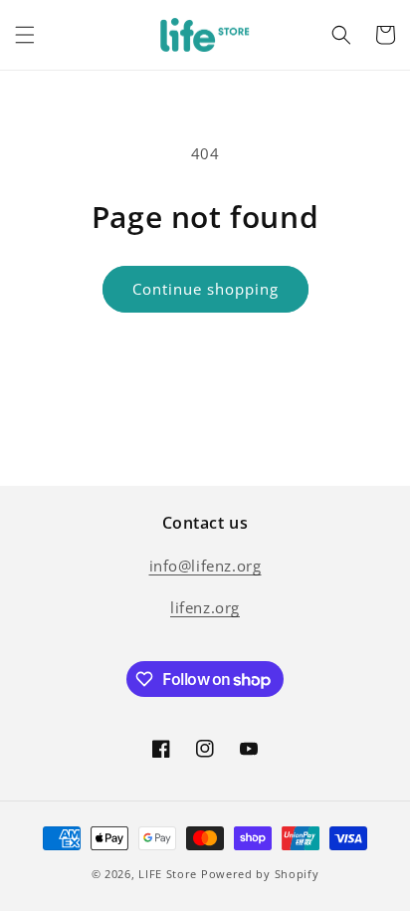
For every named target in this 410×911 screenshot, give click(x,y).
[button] (25, 35)
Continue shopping (205, 289)
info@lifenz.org (205, 565)
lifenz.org (205, 607)
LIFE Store (167, 873)
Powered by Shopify (260, 873)
